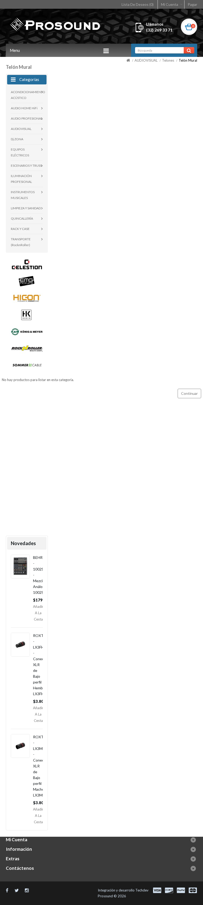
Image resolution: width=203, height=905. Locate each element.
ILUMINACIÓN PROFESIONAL (21, 179)
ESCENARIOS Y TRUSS (26, 166)
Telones (168, 60)
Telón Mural (188, 60)
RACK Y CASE (20, 229)
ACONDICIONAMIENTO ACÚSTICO (27, 95)
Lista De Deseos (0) (138, 4)
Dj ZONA (17, 139)
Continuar (189, 393)
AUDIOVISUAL (146, 60)
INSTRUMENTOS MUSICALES (23, 195)
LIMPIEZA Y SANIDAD (26, 208)
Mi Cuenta (169, 4)
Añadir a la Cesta (38, 612)
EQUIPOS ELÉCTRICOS (20, 152)
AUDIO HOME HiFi (24, 108)
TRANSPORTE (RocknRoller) (21, 242)
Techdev (142, 890)
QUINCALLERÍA (22, 218)
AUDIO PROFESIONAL (27, 118)
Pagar (192, 4)
